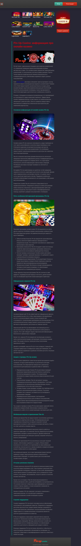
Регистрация (70, 4)
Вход (58, 4)
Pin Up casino (20, 82)
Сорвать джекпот (63, 31)
